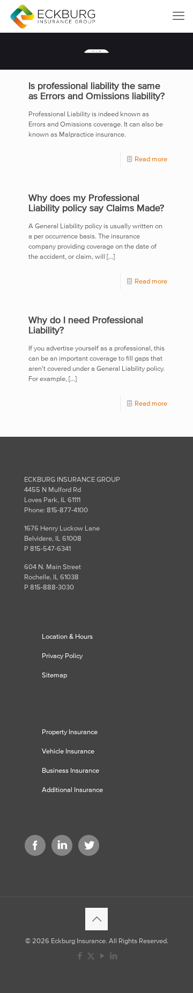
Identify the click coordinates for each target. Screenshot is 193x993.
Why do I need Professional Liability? (85, 324)
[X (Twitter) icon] (91, 955)
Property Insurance (70, 732)
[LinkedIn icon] (113, 955)
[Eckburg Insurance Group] (52, 16)
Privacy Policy (62, 656)
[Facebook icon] (80, 955)
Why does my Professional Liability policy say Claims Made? (96, 202)
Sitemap (54, 675)
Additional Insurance (72, 790)
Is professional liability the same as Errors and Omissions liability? (96, 90)
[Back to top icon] (96, 919)
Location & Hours (67, 636)
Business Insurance (70, 770)
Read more (151, 159)
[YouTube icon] (102, 955)
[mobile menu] (178, 16)
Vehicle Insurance (68, 751)
